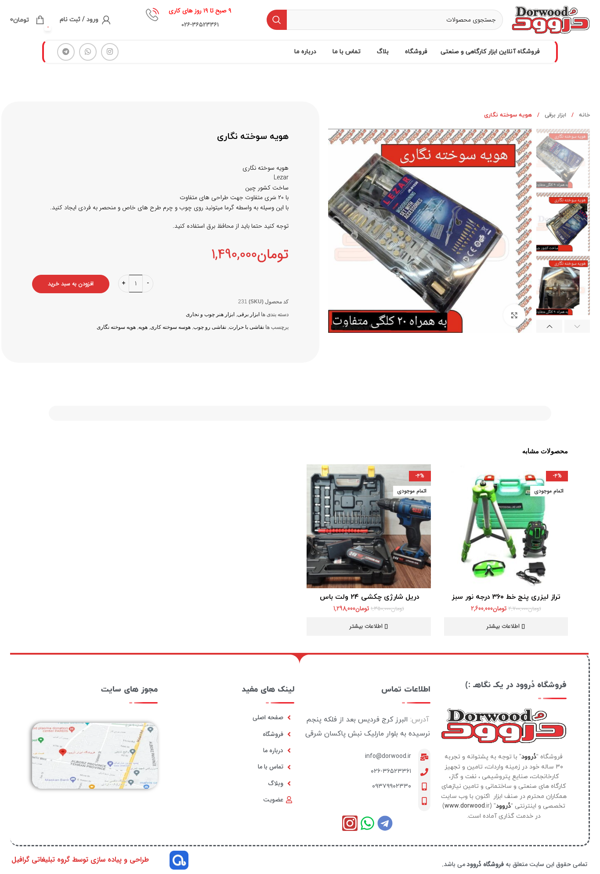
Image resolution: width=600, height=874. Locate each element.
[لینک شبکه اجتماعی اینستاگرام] (110, 52)
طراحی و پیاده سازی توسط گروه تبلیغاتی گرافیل (80, 859)
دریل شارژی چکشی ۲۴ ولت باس (368, 597)
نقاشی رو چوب (209, 327)
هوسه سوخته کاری (170, 327)
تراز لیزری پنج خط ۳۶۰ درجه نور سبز (506, 597)
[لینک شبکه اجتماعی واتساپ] (88, 52)
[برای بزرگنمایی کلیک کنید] (514, 315)
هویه (143, 327)
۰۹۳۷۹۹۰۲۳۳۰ (391, 786)
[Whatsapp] (367, 823)
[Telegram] (385, 823)
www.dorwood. (465, 806)
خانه (583, 115)
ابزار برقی (554, 115)
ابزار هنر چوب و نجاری (210, 314)
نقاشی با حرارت (246, 327)
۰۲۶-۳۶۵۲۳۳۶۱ (391, 771)
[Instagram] (350, 823)
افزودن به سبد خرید (71, 283)
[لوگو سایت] (551, 19)
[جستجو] (277, 20)
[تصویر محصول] (506, 526)
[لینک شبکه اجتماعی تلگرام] (66, 52)
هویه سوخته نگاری (116, 327)
